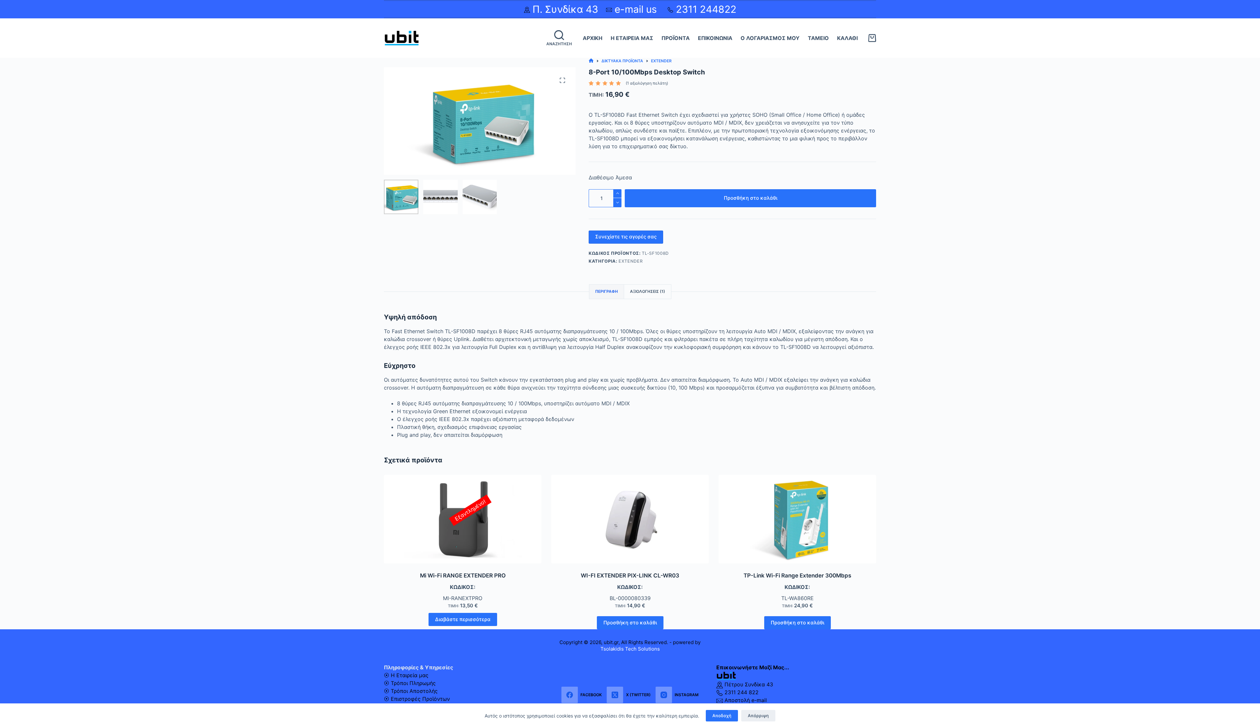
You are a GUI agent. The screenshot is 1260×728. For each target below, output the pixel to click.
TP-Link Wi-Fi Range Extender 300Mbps (797, 575)
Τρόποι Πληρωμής (413, 683)
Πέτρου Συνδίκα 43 (748, 684)
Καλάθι (847, 38)
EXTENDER (630, 261)
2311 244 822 (741, 692)
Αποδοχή (721, 715)
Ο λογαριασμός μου (770, 38)
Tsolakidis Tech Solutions (630, 649)
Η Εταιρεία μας (632, 38)
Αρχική (592, 38)
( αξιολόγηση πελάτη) (647, 83)
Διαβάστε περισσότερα (463, 619)
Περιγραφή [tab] (606, 291)
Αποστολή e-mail (745, 700)
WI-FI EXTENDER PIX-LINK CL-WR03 (630, 575)
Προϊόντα (676, 38)
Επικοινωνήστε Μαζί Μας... (752, 667)
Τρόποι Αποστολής (414, 691)
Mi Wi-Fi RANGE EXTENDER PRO (463, 575)
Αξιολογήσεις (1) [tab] (647, 291)
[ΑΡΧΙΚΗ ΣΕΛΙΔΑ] (591, 60)
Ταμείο (818, 38)
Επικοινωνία (715, 38)
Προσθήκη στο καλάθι (750, 198)
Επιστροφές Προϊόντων (420, 699)
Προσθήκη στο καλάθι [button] (630, 622)
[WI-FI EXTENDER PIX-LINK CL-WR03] (630, 519)
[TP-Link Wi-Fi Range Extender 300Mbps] (797, 519)
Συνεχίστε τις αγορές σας (626, 236)
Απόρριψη (758, 715)
